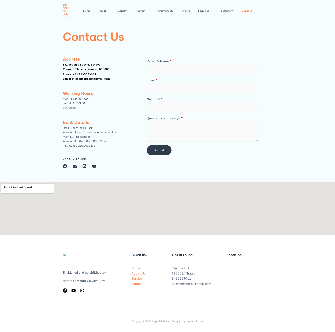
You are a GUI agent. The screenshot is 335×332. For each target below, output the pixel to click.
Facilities (203, 11)
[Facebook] (65, 290)
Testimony (227, 11)
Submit (159, 150)
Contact (247, 11)
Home (86, 11)
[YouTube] (73, 290)
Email (152, 80)
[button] (107, 11)
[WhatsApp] (82, 290)
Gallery (122, 11)
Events (186, 11)
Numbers (155, 99)
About (102, 11)
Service (136, 278)
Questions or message (165, 118)
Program (140, 11)
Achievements (165, 11)
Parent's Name (159, 61)
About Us (138, 273)
